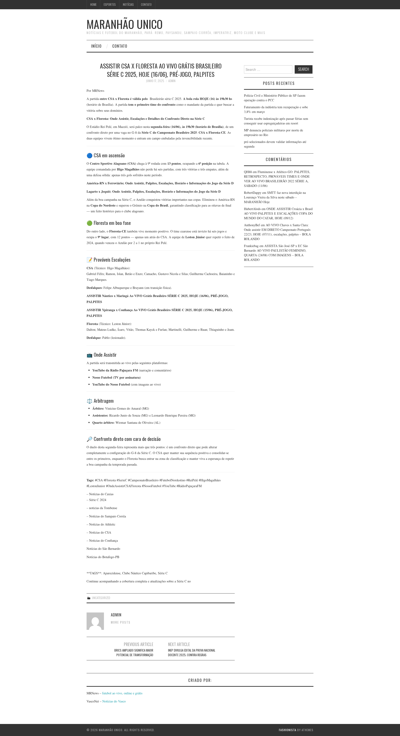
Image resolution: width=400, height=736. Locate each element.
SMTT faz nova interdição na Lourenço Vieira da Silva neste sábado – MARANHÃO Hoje (275, 197)
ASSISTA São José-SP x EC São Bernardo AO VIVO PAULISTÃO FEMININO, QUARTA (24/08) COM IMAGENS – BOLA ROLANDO (276, 253)
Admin (171, 81)
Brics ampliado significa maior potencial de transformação (133, 652)
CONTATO (146, 4)
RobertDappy (252, 192)
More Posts (121, 622)
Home (93, 4)
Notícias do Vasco (113, 701)
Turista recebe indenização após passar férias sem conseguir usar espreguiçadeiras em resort (276, 120)
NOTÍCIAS (128, 4)
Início (96, 46)
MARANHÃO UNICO (124, 24)
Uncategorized (101, 598)
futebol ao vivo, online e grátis (122, 693)
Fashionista (287, 730)
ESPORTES (110, 4)
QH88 (248, 172)
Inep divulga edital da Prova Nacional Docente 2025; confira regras (191, 652)
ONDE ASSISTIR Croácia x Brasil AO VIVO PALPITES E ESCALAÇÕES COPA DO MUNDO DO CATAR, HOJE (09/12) (278, 213)
